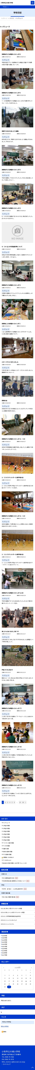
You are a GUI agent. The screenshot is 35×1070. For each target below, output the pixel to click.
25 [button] (20, 802)
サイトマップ (6, 1064)
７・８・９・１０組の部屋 (8, 843)
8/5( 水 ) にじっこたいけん (7, 924)
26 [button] (23, 802)
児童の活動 (6, 849)
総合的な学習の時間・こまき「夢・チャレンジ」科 (14, 863)
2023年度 (4, 942)
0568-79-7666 (9, 1057)
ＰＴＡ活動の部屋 (7, 854)
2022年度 (4, 944)
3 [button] (7, 802)
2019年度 (4, 951)
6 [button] (14, 802)
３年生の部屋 (6, 831)
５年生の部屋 (6, 837)
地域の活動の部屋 (7, 851)
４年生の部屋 (6, 834)
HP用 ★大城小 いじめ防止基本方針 (14, 889)
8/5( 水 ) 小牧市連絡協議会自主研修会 (11, 916)
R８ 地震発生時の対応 (10, 878)
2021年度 (4, 946)
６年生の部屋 (6, 840)
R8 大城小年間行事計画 (10, 897)
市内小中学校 (4, 1026)
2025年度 (4, 938)
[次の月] (31, 967)
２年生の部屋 (6, 828)
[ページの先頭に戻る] (32, 1067)
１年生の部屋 (6, 825)
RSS (5, 1032)
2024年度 (4, 940)
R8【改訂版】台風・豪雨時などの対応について (16, 881)
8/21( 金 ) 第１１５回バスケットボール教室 (11, 908)
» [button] (25, 802)
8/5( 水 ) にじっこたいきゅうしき (9, 920)
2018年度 (4, 953)
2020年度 (4, 948)
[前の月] (3, 967)
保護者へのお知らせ (8, 857)
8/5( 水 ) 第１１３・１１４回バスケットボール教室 (12, 912)
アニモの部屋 (6, 846)
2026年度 (4, 936)
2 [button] (5, 802)
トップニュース (6, 823)
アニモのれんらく (7, 860)
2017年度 (4, 955)
